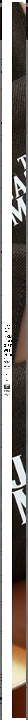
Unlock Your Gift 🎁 (7, 386)
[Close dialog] (24, 2)
